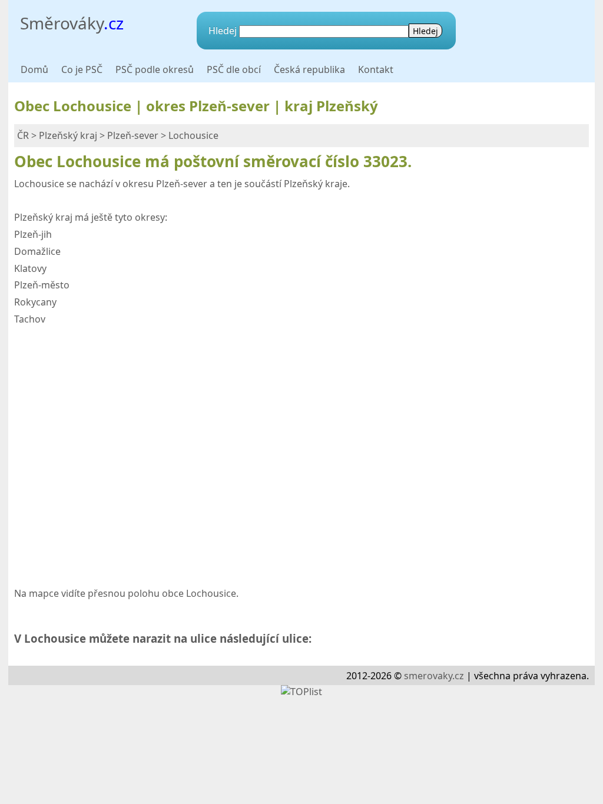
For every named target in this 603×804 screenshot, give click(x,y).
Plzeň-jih (33, 234)
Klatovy (30, 268)
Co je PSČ (81, 69)
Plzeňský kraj (68, 135)
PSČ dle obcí (234, 69)
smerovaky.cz (434, 675)
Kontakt (375, 69)
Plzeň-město (41, 284)
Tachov (29, 319)
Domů (34, 69)
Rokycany (35, 301)
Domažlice (37, 251)
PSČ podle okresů (154, 69)
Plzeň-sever (132, 135)
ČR (23, 135)
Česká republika (309, 69)
